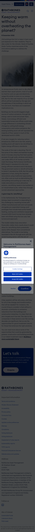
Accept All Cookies (17, 279)
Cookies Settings (17, 269)
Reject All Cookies (17, 274)
